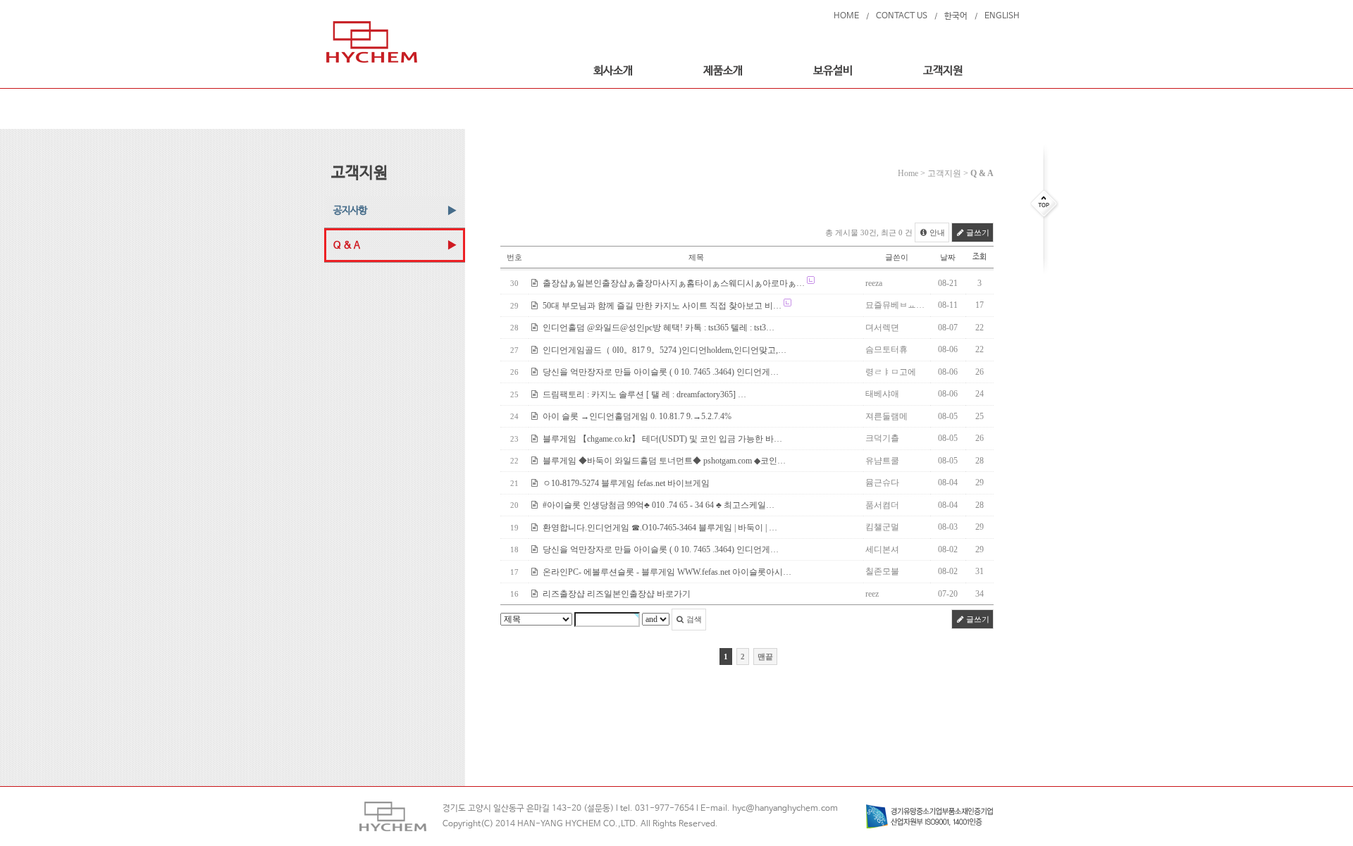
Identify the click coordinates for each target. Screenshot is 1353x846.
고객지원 (943, 70)
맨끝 (765, 656)
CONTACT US (901, 16)
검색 (693, 619)
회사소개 (613, 70)
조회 (979, 257)
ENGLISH (1002, 16)
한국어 (956, 16)
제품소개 (723, 70)
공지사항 (350, 210)
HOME (846, 16)
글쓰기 (976, 232)
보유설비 (833, 70)
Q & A (346, 245)
